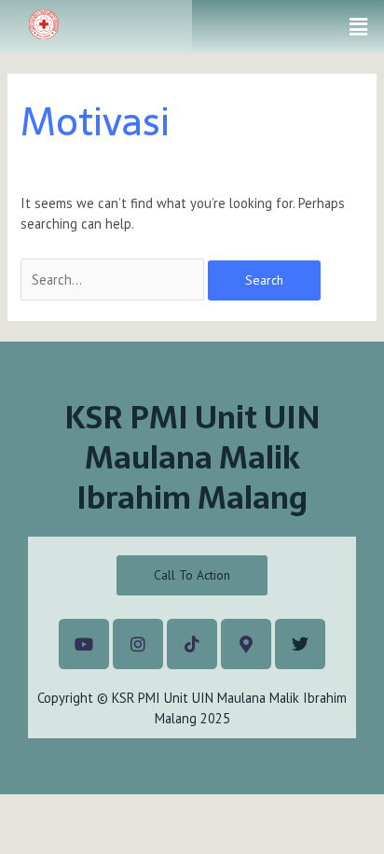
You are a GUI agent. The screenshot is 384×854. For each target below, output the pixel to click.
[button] (359, 26)
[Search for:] (114, 279)
